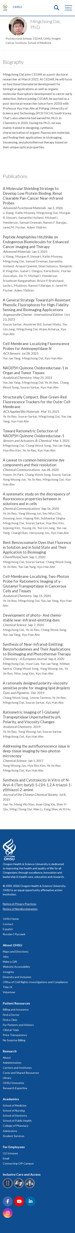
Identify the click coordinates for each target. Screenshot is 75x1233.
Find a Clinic (10, 1019)
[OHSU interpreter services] (30, 1187)
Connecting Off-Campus (18, 1163)
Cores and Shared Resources (21, 1072)
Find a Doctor (11, 1014)
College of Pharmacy (15, 1125)
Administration (12, 1062)
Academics (11, 1099)
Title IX (7, 987)
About (7, 1057)
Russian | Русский (14, 934)
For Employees (14, 1147)
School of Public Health (17, 1120)
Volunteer (9, 992)
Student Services (13, 1136)
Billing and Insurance (16, 1009)
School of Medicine (14, 1105)
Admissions (10, 1131)
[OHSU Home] (6, 7)
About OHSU (12, 945)
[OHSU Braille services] (8, 1187)
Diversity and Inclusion (17, 977)
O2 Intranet (10, 1153)
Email (6, 1158)
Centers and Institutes (17, 1067)
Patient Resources (16, 1003)
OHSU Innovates (13, 1083)
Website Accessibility (16, 966)
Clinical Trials (11, 1030)
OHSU (17, 7)
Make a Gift (10, 961)
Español (8, 929)
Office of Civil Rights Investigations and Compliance (35, 982)
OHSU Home (11, 918)
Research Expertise (15, 1088)
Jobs (6, 956)
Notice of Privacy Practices (19, 904)
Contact (8, 924)
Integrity (8, 972)
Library (7, 1077)
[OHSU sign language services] (19, 1187)
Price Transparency (15, 1035)
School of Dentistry (15, 1115)
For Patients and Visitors (18, 1025)
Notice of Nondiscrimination (20, 909)
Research (10, 1051)
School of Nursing (14, 1110)
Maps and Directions (15, 951)
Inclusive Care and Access (22, 1174)
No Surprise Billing (14, 1040)
